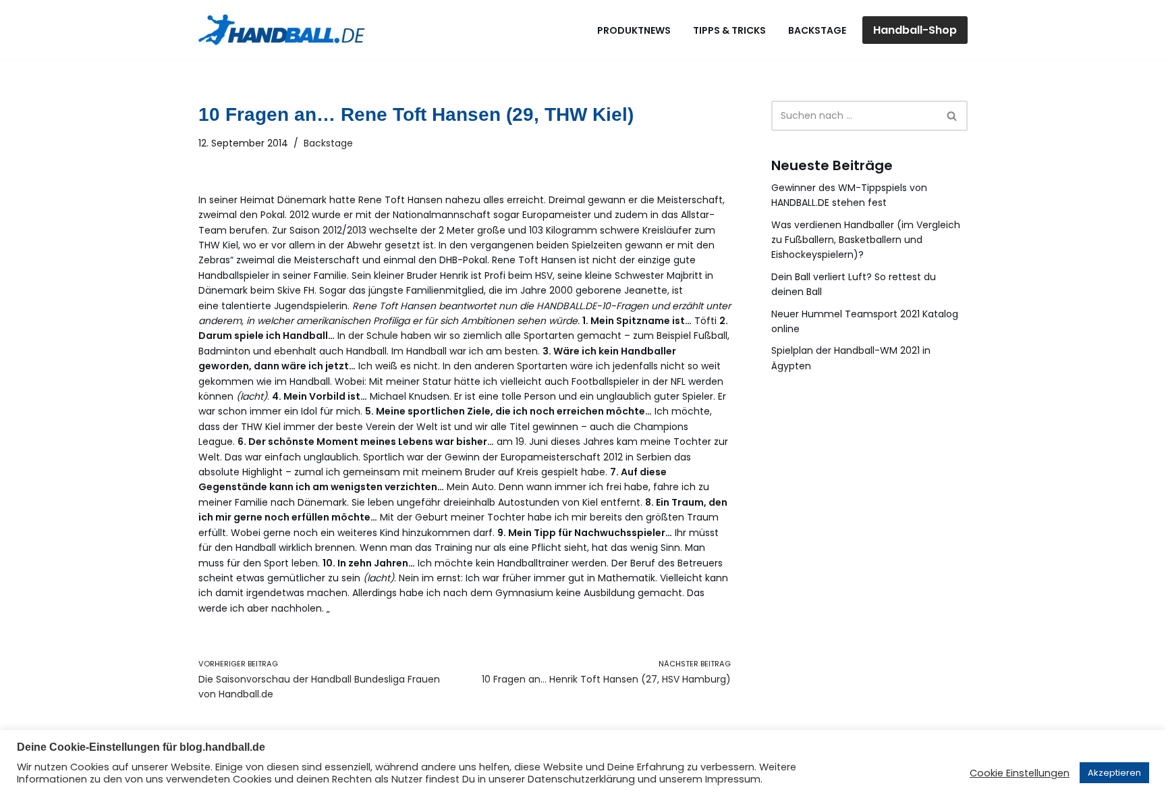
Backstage (817, 30)
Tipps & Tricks (729, 30)
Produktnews (634, 30)
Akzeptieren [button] (1114, 772)
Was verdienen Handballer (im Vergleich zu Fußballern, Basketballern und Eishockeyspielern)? (865, 240)
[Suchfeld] (952, 116)
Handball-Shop (915, 30)
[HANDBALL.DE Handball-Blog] (282, 30)
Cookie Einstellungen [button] (1020, 773)
